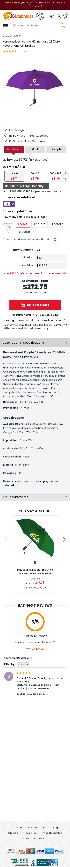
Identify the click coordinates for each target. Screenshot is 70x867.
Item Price (26, 265)
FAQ (45, 827)
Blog (55, 827)
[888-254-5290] (51, 17)
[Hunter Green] (35, 562)
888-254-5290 (21, 191)
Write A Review (35, 649)
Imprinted (13, 149)
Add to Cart (38, 305)
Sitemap (13, 833)
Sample (56, 149)
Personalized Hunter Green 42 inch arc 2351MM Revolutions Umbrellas (35, 571)
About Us (17, 827)
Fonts (26, 838)
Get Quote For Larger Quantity (24, 186)
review (23, 51)
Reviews (33, 827)
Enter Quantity (23, 250)
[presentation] (65, 176)
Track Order (30, 833)
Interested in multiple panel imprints (29, 239)
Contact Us (41, 838)
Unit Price (27, 257)
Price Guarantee (52, 833)
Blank (35, 149)
